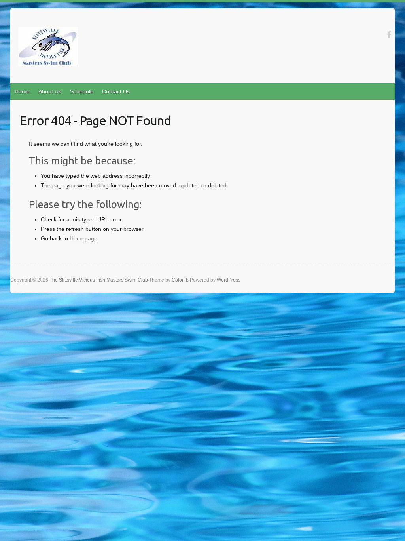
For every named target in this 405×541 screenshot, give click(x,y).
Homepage (83, 238)
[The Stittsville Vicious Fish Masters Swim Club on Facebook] (389, 34)
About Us (49, 91)
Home (22, 91)
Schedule (81, 91)
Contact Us (116, 91)
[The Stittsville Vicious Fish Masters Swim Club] (48, 48)
